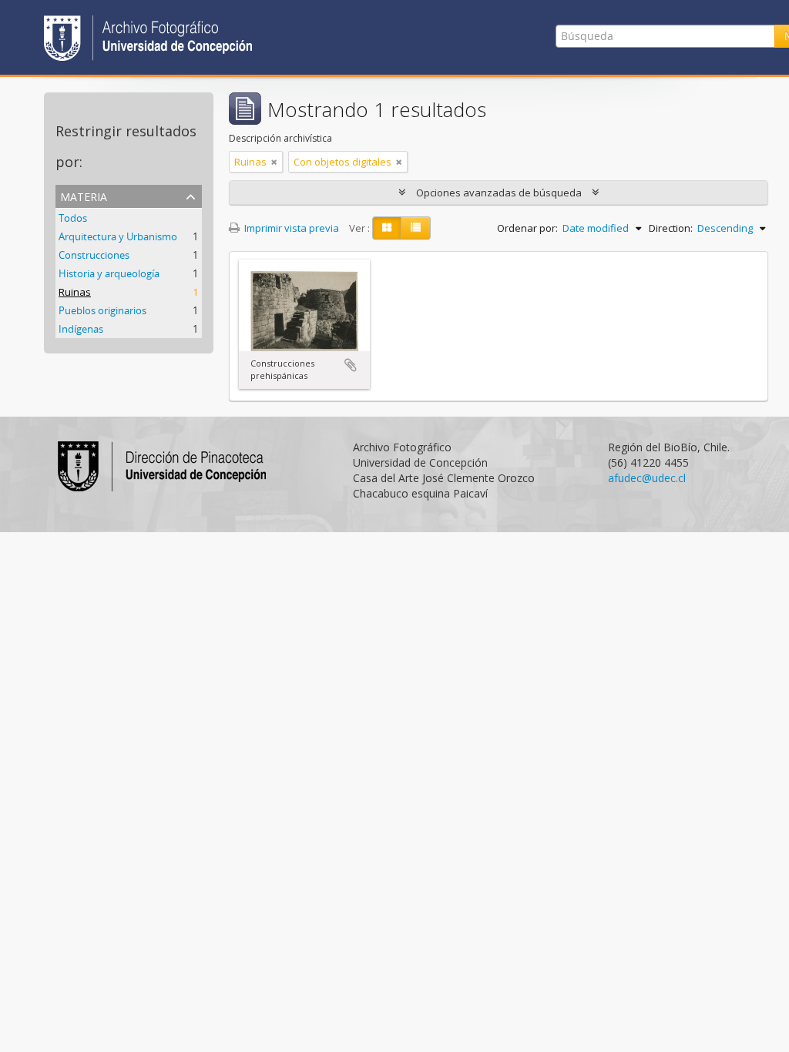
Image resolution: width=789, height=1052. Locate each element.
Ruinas (75, 292)
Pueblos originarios (102, 310)
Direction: (671, 228)
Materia (83, 195)
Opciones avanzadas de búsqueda (499, 192)
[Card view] (386, 228)
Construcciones (94, 255)
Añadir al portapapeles (350, 365)
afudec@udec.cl (647, 478)
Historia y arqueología (109, 273)
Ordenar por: (527, 228)
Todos (73, 218)
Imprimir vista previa (290, 228)
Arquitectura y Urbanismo (118, 236)
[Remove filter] (274, 161)
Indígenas (81, 329)
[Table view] (416, 228)
